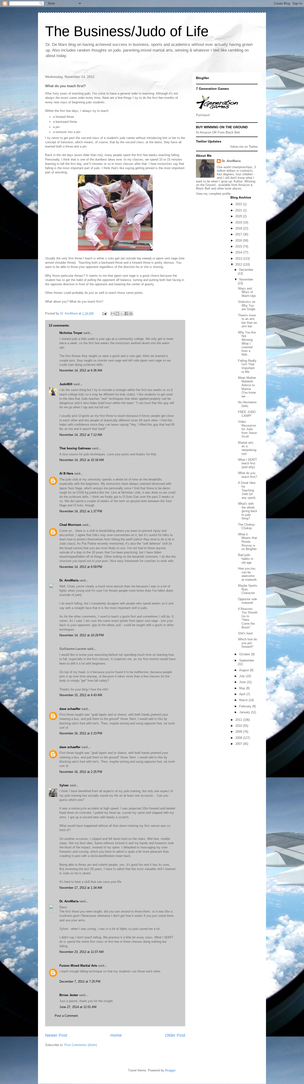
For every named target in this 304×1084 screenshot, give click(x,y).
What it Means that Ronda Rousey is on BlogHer (247, 541)
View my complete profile (213, 193)
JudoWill (65, 384)
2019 (239, 222)
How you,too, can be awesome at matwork (247, 574)
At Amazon (203, 132)
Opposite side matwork (247, 601)
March (244, 700)
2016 (239, 240)
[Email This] (112, 313)
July (242, 676)
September (246, 660)
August (244, 670)
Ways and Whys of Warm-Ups (247, 292)
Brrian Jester (68, 995)
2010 (239, 725)
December (246, 269)
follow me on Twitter (244, 146)
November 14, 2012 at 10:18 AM (81, 460)
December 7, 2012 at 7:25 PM (79, 981)
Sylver (64, 785)
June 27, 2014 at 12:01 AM (77, 1007)
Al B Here (66, 473)
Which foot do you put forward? (247, 642)
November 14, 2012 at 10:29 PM (81, 635)
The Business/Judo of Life (127, 31)
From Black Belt (229, 132)
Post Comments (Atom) (80, 1045)
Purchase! (203, 115)
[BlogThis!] (117, 313)
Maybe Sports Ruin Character (247, 589)
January (245, 712)
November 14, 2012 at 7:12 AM (80, 435)
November (246, 279)
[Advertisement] (217, 765)
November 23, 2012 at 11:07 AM (81, 952)
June (243, 682)
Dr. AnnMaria (68, 580)
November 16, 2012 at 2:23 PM (80, 733)
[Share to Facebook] (126, 313)
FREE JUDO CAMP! (247, 414)
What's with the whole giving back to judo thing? (247, 511)
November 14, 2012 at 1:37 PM (80, 511)
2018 (239, 228)
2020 (239, 216)
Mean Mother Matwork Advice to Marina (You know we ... (247, 387)
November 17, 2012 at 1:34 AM (80, 887)
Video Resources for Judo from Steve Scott (247, 429)
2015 (239, 246)
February (245, 706)
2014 (239, 252)
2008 (239, 738)
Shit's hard (245, 633)
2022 (239, 204)
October (245, 654)
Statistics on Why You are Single (246, 305)
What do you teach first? (247, 475)
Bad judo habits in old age (245, 558)
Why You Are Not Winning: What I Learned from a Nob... (247, 344)
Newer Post (56, 1035)
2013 (239, 258)
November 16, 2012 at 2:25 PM (80, 772)
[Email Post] (104, 313)
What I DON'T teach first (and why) (247, 463)
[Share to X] (121, 313)
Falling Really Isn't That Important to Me (247, 366)
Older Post (175, 1035)
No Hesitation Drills (247, 404)
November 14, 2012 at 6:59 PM (80, 567)
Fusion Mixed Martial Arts (78, 965)
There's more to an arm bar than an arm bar (247, 321)
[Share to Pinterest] (130, 313)
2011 (239, 720)
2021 (239, 210)
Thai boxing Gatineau (75, 448)
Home (116, 1035)
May (242, 688)
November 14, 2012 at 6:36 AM (80, 370)
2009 (239, 731)
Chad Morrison (70, 525)
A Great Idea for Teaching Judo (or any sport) (246, 490)
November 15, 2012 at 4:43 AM (80, 695)
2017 (239, 234)
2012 (239, 264)
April (242, 694)
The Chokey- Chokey (247, 526)
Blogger (170, 1070)
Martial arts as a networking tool (247, 448)
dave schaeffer (70, 709)
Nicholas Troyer (70, 333)
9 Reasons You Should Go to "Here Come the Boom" (247, 618)
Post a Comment (66, 1015)
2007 (239, 744)
